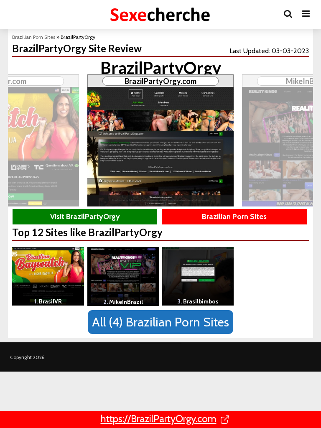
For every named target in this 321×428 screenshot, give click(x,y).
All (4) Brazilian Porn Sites (160, 322)
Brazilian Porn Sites (33, 37)
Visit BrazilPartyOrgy (85, 216)
